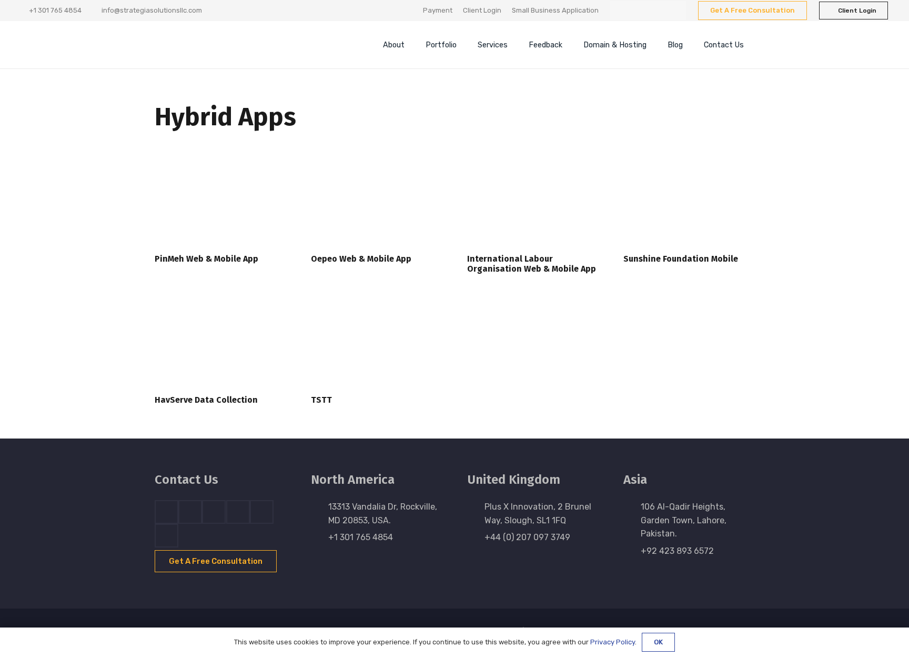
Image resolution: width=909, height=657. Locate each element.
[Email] (166, 536)
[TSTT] (376, 342)
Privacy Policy (612, 642)
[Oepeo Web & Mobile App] (376, 201)
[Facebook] (619, 10)
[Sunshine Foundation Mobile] (688, 201)
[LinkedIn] (638, 10)
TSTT (321, 400)
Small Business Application (555, 10)
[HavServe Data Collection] (220, 342)
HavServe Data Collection (206, 400)
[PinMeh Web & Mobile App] (220, 201)
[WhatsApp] (676, 10)
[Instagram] (657, 10)
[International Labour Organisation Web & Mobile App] (532, 201)
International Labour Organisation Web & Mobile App (531, 264)
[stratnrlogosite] (226, 45)
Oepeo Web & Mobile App (361, 259)
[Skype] (238, 512)
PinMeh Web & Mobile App (206, 259)
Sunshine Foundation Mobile (680, 259)
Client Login (482, 10)
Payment (437, 10)
